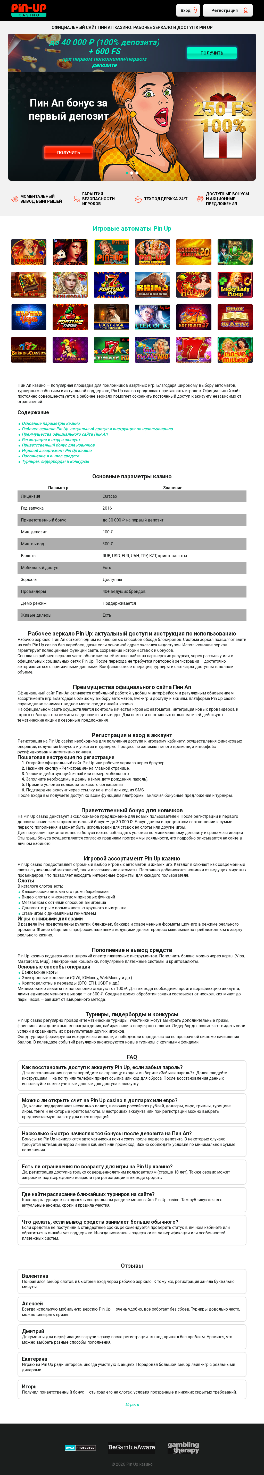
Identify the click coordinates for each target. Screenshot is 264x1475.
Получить (68, 152)
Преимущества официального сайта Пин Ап (65, 434)
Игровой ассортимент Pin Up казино (57, 450)
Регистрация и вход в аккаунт (51, 439)
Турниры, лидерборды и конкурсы (55, 461)
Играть (132, 1404)
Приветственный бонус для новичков (58, 445)
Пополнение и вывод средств (50, 455)
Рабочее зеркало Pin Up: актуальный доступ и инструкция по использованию (97, 428)
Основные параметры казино (51, 423)
